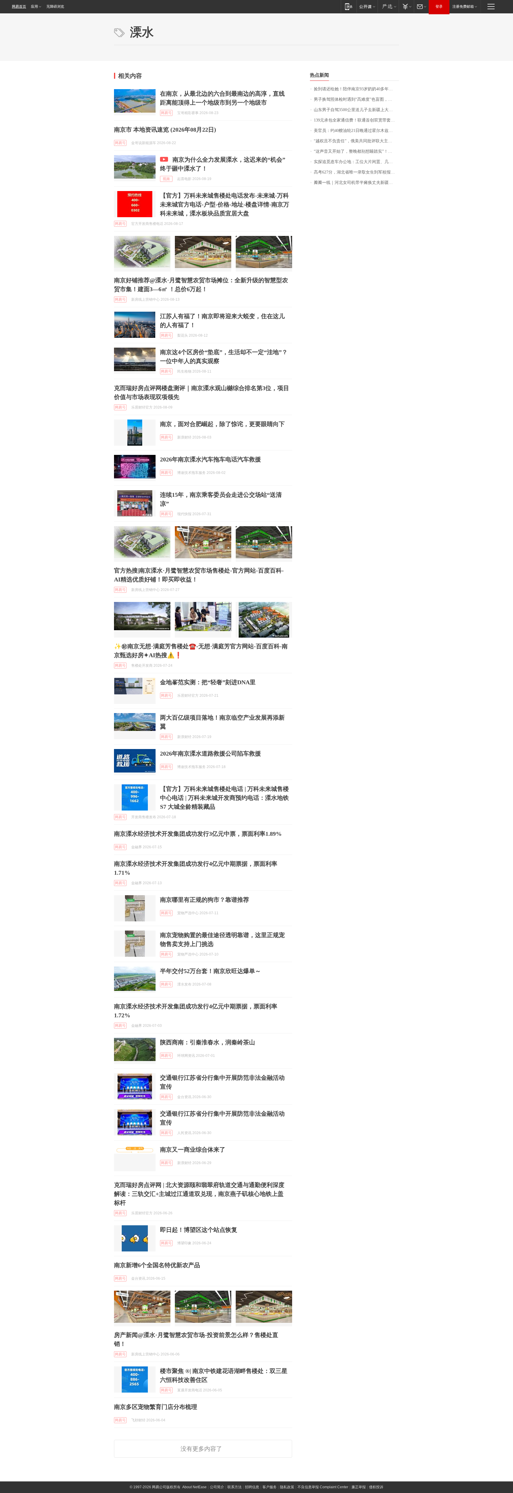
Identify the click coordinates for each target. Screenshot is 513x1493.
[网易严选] (388, 6)
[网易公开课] (367, 6)
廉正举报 (359, 1487)
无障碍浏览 (55, 6)
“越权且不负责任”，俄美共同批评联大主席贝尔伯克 (356, 141)
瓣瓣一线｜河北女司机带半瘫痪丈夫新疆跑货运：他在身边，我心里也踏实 (356, 182)
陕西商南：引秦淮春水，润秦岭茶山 (207, 1042)
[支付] (406, 6)
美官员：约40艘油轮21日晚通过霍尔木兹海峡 (355, 130)
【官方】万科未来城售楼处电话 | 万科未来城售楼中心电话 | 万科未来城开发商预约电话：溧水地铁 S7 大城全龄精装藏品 (224, 798)
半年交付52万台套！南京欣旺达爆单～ (210, 971)
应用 (34, 6)
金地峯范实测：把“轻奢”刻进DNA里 (208, 682)
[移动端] (349, 6)
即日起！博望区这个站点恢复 (198, 1229)
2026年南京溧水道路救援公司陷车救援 (210, 753)
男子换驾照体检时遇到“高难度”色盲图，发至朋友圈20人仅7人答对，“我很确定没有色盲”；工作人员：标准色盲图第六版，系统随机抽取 (356, 99)
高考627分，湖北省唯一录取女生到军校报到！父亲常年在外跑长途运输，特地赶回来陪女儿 (356, 172)
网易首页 (19, 6)
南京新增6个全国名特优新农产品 (157, 1265)
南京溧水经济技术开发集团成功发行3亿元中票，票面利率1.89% (198, 833)
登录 (439, 6)
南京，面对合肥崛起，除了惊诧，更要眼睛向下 (222, 424)
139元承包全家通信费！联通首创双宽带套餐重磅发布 (356, 120)
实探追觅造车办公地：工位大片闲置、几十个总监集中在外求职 (356, 162)
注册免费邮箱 (463, 6)
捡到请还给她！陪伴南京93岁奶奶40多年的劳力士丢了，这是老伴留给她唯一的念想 (356, 89)
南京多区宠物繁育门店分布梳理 (155, 1407)
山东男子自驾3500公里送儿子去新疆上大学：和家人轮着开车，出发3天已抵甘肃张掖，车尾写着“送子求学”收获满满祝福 (356, 110)
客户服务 (269, 1487)
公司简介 (217, 1487)
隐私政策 (287, 1487)
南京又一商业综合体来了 (192, 1149)
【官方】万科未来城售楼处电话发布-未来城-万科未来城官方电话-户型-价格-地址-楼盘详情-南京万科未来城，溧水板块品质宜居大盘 (224, 204)
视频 (166, 179)
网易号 (166, 113)
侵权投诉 (376, 1487)
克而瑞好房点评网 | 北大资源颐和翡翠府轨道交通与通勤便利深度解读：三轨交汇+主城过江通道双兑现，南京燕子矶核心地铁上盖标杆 (199, 1194)
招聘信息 (252, 1487)
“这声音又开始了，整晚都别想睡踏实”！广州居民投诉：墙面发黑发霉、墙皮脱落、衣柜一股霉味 (356, 151)
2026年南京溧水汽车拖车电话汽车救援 (210, 459)
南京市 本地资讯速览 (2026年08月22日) (165, 129)
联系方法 (234, 1487)
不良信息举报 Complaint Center (322, 1487)
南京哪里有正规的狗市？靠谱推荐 (204, 899)
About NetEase (194, 1487)
